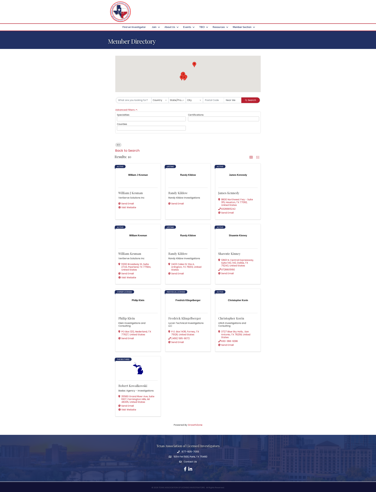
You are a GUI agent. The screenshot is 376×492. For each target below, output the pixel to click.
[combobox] (160, 100)
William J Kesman (130, 193)
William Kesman (129, 253)
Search (252, 100)
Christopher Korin (231, 318)
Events (187, 27)
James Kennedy (228, 193)
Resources (219, 27)
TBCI (202, 27)
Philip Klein (126, 318)
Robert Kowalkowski (132, 386)
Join (154, 27)
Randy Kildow (178, 193)
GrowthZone (195, 425)
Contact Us (190, 461)
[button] (184, 78)
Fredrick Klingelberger (184, 318)
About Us (169, 27)
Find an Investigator (134, 27)
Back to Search (127, 150)
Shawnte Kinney (229, 253)
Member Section (242, 27)
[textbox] (119, 118)
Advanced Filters (125, 110)
